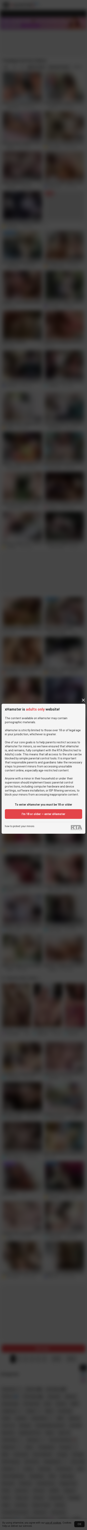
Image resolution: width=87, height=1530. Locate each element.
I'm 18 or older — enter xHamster (43, 814)
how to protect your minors (19, 826)
